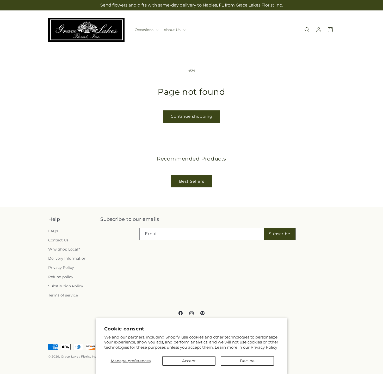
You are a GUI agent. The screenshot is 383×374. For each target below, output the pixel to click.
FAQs (53, 231)
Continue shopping (191, 116)
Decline (247, 360)
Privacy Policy (264, 347)
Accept (189, 360)
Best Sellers (191, 181)
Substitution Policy (65, 286)
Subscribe (279, 233)
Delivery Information (67, 258)
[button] (146, 29)
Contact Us (58, 240)
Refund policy (60, 277)
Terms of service (63, 295)
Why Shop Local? (64, 249)
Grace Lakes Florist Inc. (79, 356)
